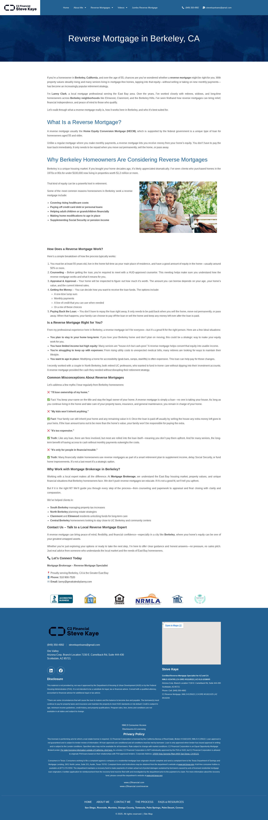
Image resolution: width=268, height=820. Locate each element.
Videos (121, 7)
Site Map (148, 814)
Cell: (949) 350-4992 (177, 690)
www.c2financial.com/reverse (134, 786)
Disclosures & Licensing (134, 729)
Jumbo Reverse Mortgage (145, 7)
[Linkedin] (51, 670)
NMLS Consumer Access (134, 725)
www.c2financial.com (134, 782)
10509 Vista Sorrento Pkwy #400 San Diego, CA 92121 (176, 754)
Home (66, 7)
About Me (78, 7)
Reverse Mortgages (100, 7)
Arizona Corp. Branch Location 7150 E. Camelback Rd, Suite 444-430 (85, 654)
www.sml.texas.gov (186, 764)
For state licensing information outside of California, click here (86, 750)
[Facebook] (61, 670)
